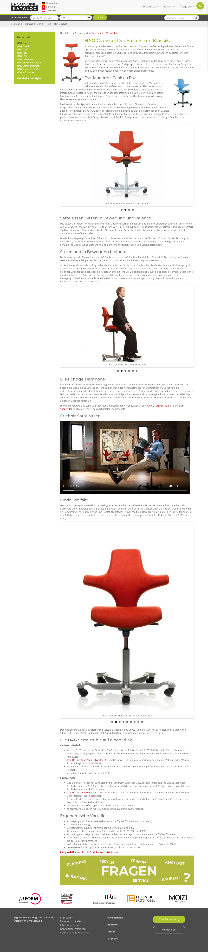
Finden (100, 17)
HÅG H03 (22, 56)
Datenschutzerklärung (73, 921)
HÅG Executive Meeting (29, 62)
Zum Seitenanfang (169, 919)
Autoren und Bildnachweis (75, 932)
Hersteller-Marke (34, 23)
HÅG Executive (25, 59)
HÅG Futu (22, 52)
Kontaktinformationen (73, 928)
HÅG (74, 33)
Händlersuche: (19, 17)
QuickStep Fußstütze (92, 760)
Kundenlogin (169, 929)
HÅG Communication (28, 65)
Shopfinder (66, 408)
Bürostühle (112, 33)
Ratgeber (186, 6)
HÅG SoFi (22, 49)
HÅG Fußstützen (26, 72)
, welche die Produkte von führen (89, 852)
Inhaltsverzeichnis (70, 925)
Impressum (66, 917)
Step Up (71, 760)
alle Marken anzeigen (29, 78)
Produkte (149, 6)
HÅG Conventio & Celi (28, 69)
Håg (49, 23)
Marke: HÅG (24, 37)
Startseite (16, 23)
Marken (167, 6)
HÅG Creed (23, 46)
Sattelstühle (97, 33)
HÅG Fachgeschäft (159, 405)
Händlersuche (114, 917)
